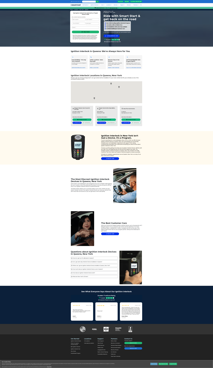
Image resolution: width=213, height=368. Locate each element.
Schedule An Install (83, 119)
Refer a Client (114, 341)
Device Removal (101, 345)
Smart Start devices (113, 67)
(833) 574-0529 (133, 343)
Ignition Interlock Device (107, 141)
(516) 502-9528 (127, 122)
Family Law (113, 354)
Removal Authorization (115, 347)
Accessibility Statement (102, 354)
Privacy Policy (49, 366)
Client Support (101, 341)
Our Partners (113, 352)
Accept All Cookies (173, 363)
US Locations (87, 341)
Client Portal (120, 1)
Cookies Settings (154, 363)
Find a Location (94, 67)
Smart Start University (115, 356)
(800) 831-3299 (138, 1)
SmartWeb (127, 1)
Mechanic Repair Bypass (116, 345)
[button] (94, 98)
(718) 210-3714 (78, 122)
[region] (106, 364)
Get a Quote (73, 351)
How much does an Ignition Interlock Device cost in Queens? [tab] (88, 269)
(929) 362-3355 (102, 122)
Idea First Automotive (129, 108)
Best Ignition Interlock (75, 346)
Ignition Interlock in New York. (108, 145)
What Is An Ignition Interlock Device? (75, 344)
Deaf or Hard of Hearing (103, 352)
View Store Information (77, 116)
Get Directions (87, 122)
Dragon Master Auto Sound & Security (82, 108)
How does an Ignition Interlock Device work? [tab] (84, 272)
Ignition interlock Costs (78, 67)
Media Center (100, 347)
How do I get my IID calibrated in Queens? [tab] (83, 258)
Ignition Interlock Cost (75, 348)
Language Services (101, 349)
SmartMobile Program (75, 353)
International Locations (89, 343)
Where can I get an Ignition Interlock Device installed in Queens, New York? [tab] (91, 265)
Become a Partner (115, 349)
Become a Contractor (115, 343)
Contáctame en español (80, 17)
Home (71, 9)
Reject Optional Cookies (163, 363)
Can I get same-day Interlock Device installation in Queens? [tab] (87, 261)
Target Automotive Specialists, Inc (107, 108)
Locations (76, 9)
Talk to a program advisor (133, 67)
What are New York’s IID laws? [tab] (80, 276)
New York (81, 9)
